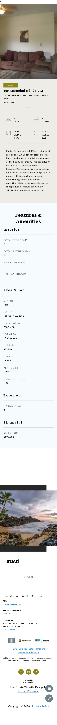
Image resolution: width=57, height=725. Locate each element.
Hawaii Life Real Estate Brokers (28, 648)
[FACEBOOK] (21, 672)
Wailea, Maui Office (28, 652)
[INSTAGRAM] (28, 672)
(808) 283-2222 (9, 613)
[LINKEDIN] (36, 672)
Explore (29, 577)
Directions (10, 629)
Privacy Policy (40, 706)
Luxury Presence (28, 691)
